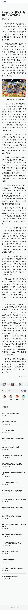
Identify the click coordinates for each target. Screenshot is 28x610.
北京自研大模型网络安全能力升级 (11, 543)
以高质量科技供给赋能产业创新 (10, 447)
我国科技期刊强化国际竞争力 (10, 576)
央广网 (6, 18)
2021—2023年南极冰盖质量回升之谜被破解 (14, 499)
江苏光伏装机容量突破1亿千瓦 (10, 482)
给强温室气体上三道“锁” (9, 422)
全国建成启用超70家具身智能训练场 (12, 516)
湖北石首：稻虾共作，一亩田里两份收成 (13, 438)
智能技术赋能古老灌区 (8, 559)
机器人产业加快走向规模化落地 (10, 413)
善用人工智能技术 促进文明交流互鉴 (12, 464)
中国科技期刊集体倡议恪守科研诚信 (12, 534)
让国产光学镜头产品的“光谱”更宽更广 (12, 455)
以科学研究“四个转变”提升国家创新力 (12, 507)
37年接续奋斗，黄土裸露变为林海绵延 (12, 568)
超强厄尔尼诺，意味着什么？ (10, 551)
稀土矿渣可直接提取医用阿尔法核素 (12, 491)
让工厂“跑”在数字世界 (8, 430)
